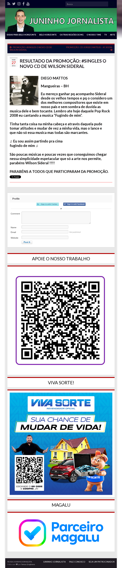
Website (14, 238)
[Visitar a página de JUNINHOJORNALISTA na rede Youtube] (28, 3)
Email (13, 232)
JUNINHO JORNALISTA (54, 561)
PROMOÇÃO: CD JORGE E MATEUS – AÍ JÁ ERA (89, 47)
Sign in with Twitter (47, 204)
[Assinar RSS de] (8, 3)
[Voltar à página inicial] (61, 20)
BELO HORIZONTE (48, 35)
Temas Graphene (28, 564)
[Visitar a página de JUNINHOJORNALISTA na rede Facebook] (23, 3)
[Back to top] (115, 561)
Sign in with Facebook (74, 204)
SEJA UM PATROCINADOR (102, 561)
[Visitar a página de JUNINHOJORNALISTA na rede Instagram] (19, 3)
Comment (15, 213)
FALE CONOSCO (77, 561)
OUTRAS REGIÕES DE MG (71, 35)
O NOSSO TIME (94, 35)
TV (105, 35)
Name (13, 227)
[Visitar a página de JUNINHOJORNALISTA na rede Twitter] (13, 3)
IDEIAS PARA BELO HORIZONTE (21, 35)
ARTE (112, 35)
